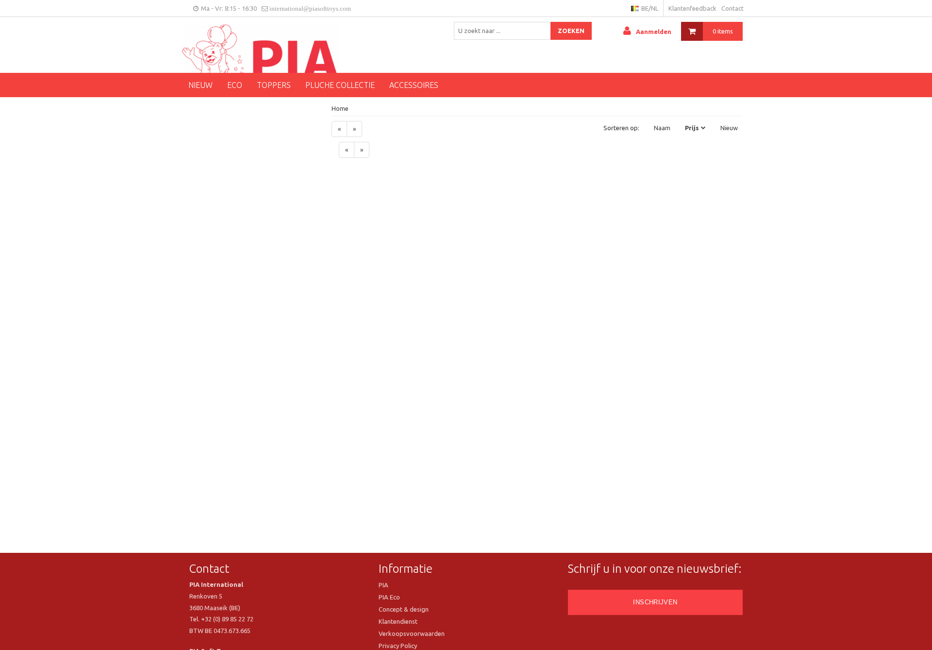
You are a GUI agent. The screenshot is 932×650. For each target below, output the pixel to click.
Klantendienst (398, 621)
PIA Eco (389, 597)
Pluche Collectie (340, 85)
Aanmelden (653, 31)
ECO (234, 85)
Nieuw (200, 85)
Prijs (692, 127)
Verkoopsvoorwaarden (412, 633)
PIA (383, 585)
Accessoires (413, 85)
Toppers (274, 85)
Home (340, 108)
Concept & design (404, 609)
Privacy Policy (398, 645)
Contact (732, 8)
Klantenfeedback (692, 8)
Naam (662, 127)
